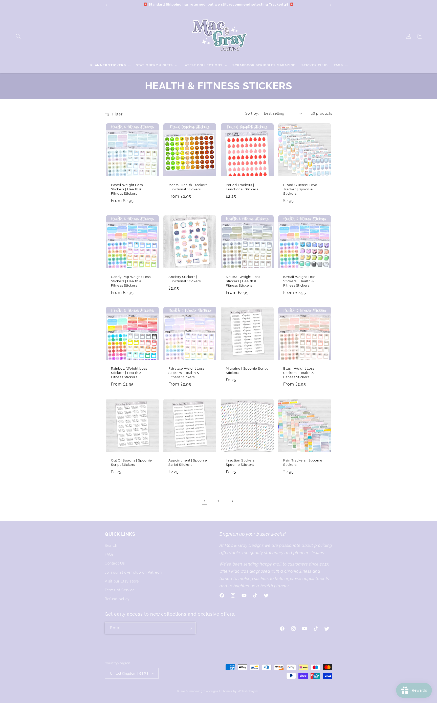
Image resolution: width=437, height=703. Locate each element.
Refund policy (117, 599)
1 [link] (205, 500)
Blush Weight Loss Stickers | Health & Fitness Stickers (298, 373)
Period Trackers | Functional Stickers (242, 187)
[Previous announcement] (106, 5)
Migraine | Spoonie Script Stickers (247, 371)
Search (111, 546)
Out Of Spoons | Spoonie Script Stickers (131, 462)
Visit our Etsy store (122, 581)
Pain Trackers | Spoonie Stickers (302, 462)
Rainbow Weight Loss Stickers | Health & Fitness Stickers (129, 373)
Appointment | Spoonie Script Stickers (187, 462)
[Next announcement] (330, 5)
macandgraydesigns (203, 691)
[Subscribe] (189, 628)
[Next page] (232, 501)
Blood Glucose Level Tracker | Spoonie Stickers (300, 189)
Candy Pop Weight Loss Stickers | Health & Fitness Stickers (131, 281)
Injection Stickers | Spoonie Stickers (241, 462)
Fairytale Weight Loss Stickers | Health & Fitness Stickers (186, 373)
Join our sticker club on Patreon (133, 572)
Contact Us (115, 563)
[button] (18, 36)
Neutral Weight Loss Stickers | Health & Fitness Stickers (243, 281)
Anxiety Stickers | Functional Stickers (184, 279)
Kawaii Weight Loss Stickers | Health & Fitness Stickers (299, 281)
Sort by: (252, 113)
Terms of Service (120, 590)
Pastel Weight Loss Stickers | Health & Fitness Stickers (127, 189)
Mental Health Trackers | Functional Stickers (188, 187)
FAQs (109, 554)
